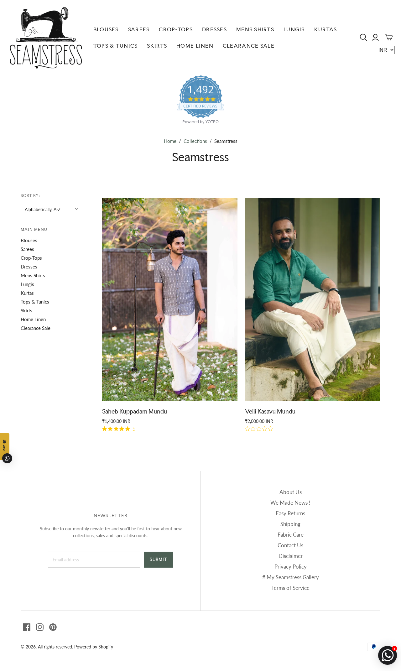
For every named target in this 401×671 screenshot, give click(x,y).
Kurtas (325, 29)
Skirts (157, 45)
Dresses (214, 29)
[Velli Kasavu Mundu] (312, 299)
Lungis (294, 29)
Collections (195, 141)
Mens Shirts (255, 29)
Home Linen (194, 45)
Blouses (106, 29)
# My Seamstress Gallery (290, 577)
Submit (158, 559)
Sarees (139, 29)
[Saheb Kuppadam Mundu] (169, 299)
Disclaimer (291, 556)
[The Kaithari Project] (45, 37)
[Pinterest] (53, 627)
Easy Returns (290, 513)
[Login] (375, 37)
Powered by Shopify (93, 646)
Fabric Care (291, 534)
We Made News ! (290, 502)
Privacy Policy (290, 566)
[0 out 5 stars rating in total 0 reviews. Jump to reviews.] (260, 428)
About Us (290, 492)
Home (170, 141)
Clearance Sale (248, 45)
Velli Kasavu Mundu (270, 411)
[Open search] (363, 37)
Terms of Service (290, 588)
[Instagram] (40, 627)
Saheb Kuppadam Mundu (134, 411)
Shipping (290, 524)
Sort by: (30, 195)
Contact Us (290, 545)
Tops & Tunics (115, 45)
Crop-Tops (176, 29)
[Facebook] (26, 627)
